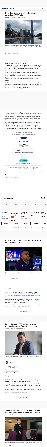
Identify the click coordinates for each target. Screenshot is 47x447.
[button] (38, 8)
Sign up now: (7, 17)
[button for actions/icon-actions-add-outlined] (15, 362)
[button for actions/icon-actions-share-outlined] (40, 53)
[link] (7, 8)
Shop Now (6, 223)
